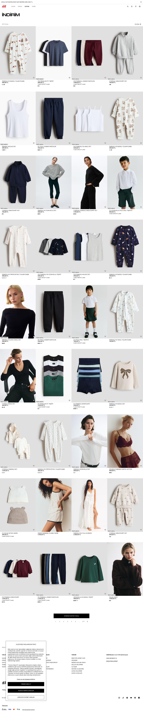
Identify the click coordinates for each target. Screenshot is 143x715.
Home (34, 6)
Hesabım (74, 660)
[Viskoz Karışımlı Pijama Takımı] (54, 505)
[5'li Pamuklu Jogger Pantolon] (54, 569)
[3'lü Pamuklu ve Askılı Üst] (89, 118)
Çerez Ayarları (77, 673)
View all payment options (28, 709)
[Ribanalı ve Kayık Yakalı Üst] (18, 311)
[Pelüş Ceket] (125, 569)
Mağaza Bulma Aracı (79, 662)
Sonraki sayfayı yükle (71, 616)
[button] (40, 79)
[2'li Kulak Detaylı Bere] (18, 505)
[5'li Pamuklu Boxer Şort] (89, 375)
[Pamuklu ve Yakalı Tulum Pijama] (125, 311)
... (79, 621)
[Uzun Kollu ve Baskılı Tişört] (89, 569)
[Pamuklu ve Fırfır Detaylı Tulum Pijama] (18, 246)
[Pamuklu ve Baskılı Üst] (125, 375)
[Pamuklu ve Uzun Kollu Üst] (54, 182)
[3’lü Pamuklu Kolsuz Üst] (89, 246)
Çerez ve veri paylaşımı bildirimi (26, 679)
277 (83, 621)
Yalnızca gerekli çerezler (26, 690)
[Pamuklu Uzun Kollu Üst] (89, 441)
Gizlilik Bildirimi (77, 664)
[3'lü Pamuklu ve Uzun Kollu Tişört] (54, 246)
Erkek (20, 6)
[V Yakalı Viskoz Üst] (18, 375)
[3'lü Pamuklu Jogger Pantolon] (89, 53)
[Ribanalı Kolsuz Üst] (18, 118)
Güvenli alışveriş (78, 669)
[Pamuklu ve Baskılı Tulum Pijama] (18, 53)
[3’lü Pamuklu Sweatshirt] (18, 569)
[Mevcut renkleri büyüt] (3, 85)
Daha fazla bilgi (111, 661)
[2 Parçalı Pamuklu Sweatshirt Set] (89, 182)
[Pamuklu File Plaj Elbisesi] (89, 505)
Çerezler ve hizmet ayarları (25, 697)
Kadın (13, 6)
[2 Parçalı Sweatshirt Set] (125, 53)
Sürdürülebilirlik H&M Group (47, 662)
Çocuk (27, 6)
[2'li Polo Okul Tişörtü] (89, 311)
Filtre (137, 24)
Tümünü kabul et (26, 684)
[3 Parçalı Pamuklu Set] (18, 441)
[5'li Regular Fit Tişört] (54, 375)
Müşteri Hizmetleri (78, 658)
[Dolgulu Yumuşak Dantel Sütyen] (125, 441)
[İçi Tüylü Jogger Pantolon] (54, 118)
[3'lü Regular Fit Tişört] (54, 53)
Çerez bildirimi (77, 671)
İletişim (74, 666)
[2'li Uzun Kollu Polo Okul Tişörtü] (125, 182)
